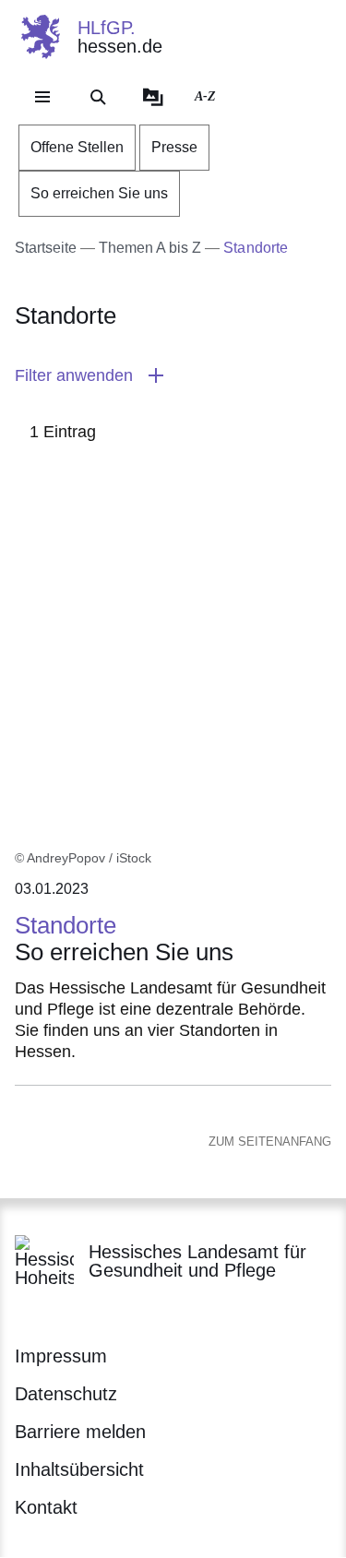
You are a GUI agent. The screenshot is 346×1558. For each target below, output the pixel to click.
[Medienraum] (153, 97)
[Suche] (98, 97)
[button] (173, 375)
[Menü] (42, 97)
